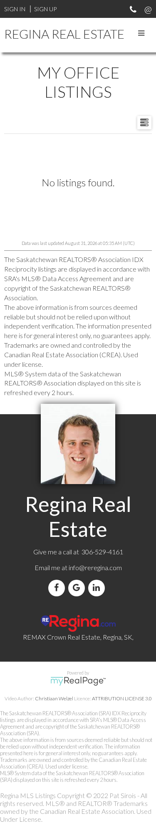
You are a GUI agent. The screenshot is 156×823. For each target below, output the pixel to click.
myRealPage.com (78, 681)
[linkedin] (98, 588)
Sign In (14, 8)
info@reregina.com (95, 567)
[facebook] (58, 588)
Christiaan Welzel (54, 698)
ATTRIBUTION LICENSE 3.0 (122, 698)
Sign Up (45, 8)
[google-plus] (78, 588)
